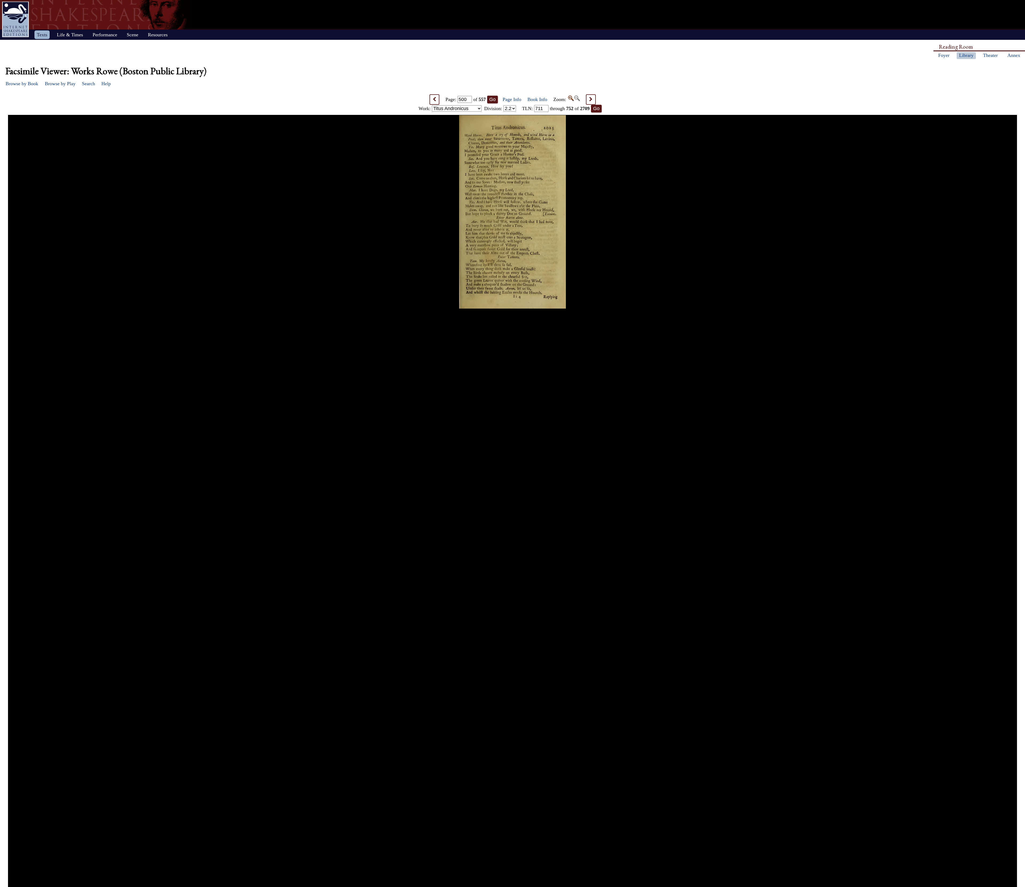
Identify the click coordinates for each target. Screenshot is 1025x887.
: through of (556, 108)
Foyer (943, 55)
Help (106, 83)
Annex (1013, 55)
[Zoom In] (570, 99)
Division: (493, 108)
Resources (158, 34)
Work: (425, 108)
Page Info (512, 99)
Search (88, 83)
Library (966, 55)
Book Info (537, 99)
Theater (990, 55)
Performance (105, 34)
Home (15, 19)
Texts (42, 34)
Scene (132, 34)
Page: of (466, 99)
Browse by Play (60, 83)
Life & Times (70, 34)
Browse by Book (22, 83)
